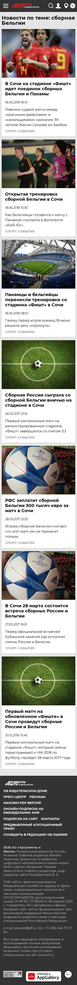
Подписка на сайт (20, 819)
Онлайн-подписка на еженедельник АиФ (23, 811)
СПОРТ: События (19, 131)
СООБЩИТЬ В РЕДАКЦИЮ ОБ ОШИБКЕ (35, 835)
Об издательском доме (25, 791)
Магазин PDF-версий (22, 803)
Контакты (50, 819)
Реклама (38, 797)
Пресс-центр (14, 797)
